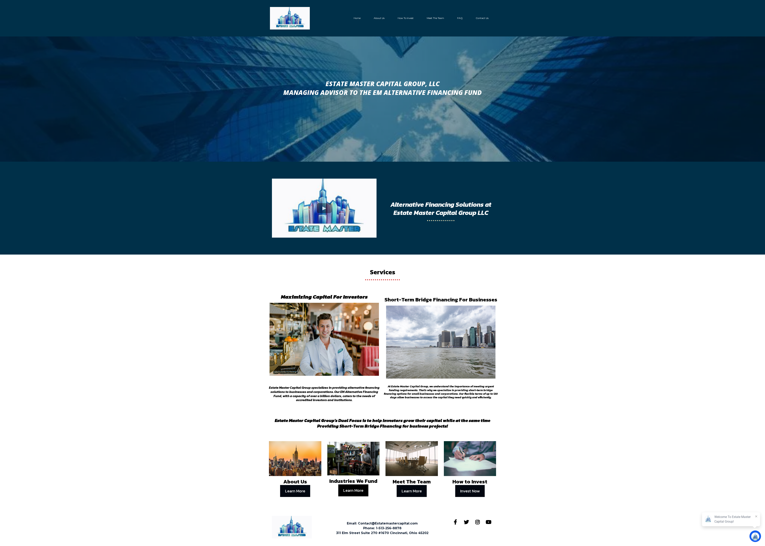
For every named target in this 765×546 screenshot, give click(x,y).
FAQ (460, 18)
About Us (379, 18)
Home (357, 18)
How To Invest (406, 18)
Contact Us (482, 18)
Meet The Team (435, 18)
